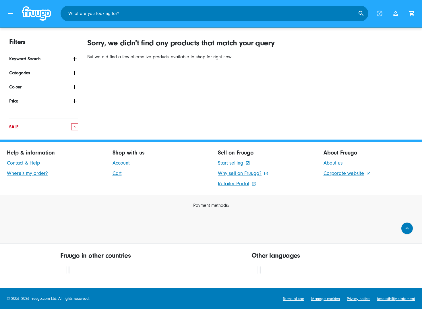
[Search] (361, 13)
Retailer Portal (233, 184)
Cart (117, 173)
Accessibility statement (396, 298)
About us (333, 163)
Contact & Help (23, 163)
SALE (42, 127)
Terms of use (293, 298)
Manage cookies (325, 298)
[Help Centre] (379, 13)
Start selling (230, 163)
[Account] (395, 13)
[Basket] (411, 13)
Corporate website (344, 173)
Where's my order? (27, 173)
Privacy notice (358, 298)
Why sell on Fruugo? (240, 173)
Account (121, 163)
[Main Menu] (10, 13)
